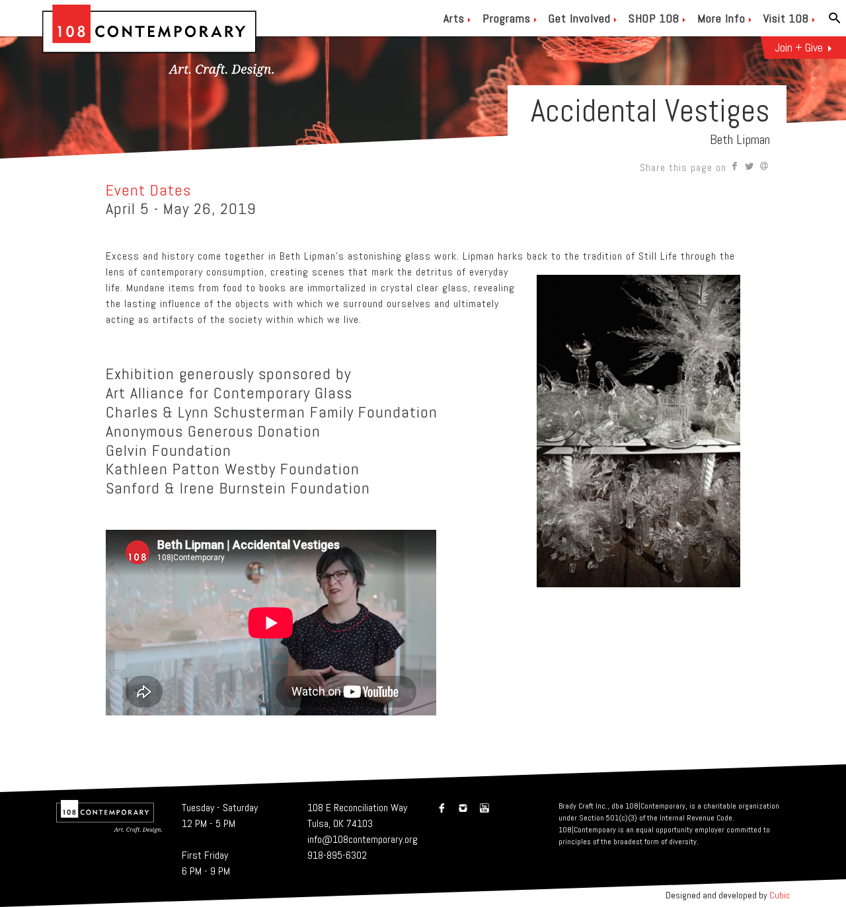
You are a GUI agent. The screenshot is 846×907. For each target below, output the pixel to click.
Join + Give (799, 47)
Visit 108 (786, 18)
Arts (454, 18)
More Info (721, 18)
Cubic (779, 895)
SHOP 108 (654, 18)
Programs (506, 18)
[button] (735, 167)
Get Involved (580, 18)
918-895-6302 (337, 855)
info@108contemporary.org (362, 839)
